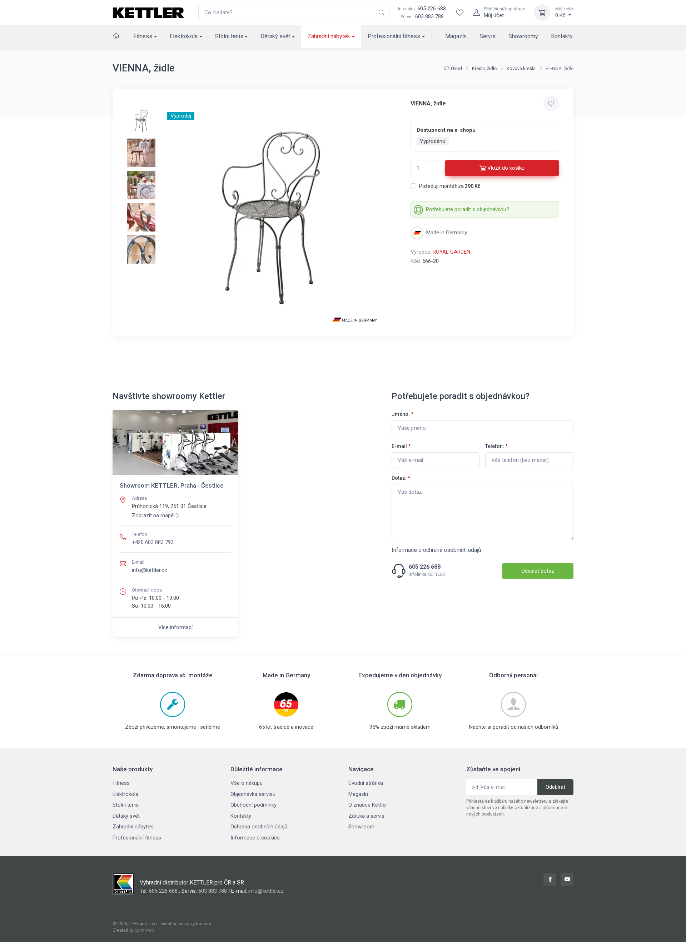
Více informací (175, 627)
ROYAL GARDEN (451, 252)
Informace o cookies (255, 837)
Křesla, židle (484, 68)
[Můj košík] (542, 12)
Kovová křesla (521, 68)
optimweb (144, 930)
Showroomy (523, 36)
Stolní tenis (229, 36)
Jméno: (402, 414)
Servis (487, 36)
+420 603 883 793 (153, 542)
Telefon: (496, 446)
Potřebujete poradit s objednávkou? (467, 209)
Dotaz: (401, 478)
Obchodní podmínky (253, 805)
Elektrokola (184, 36)
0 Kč (564, 12)
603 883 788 (429, 16)
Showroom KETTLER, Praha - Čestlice (172, 485)
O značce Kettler (367, 805)
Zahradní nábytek (329, 36)
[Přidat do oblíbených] (551, 103)
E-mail (401, 446)
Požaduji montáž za (449, 186)
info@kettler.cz (149, 570)
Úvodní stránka (365, 783)
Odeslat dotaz (537, 571)
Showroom (361, 826)
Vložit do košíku (506, 168)
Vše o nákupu (246, 783)
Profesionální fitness (394, 36)
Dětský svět (275, 36)
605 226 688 (422, 8)
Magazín (456, 36)
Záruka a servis (366, 816)
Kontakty (562, 36)
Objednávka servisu (252, 794)
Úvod (456, 68)
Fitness (142, 36)
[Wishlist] (460, 12)
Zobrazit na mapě (153, 515)
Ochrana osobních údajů (258, 826)
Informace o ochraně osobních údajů (436, 550)
